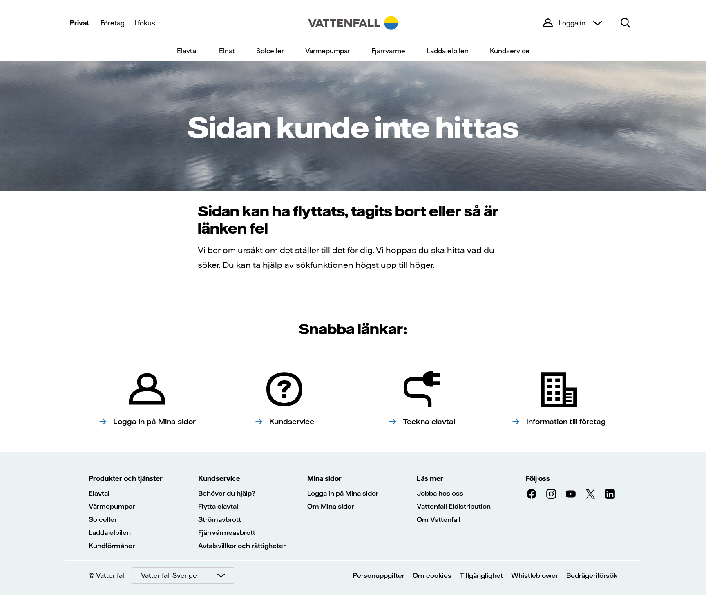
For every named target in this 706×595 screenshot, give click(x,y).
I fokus (144, 23)
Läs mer (430, 478)
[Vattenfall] (353, 23)
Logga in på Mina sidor (342, 493)
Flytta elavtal (218, 506)
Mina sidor (324, 478)
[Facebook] (531, 494)
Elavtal (187, 51)
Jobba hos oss (440, 493)
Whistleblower (534, 575)
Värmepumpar (327, 51)
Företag (113, 23)
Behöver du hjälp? (226, 493)
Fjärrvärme (388, 51)
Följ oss (538, 478)
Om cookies (432, 575)
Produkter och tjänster (126, 478)
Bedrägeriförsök (591, 575)
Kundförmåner (112, 545)
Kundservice (510, 51)
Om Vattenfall (438, 519)
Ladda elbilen (448, 51)
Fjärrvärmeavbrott (226, 532)
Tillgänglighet (481, 575)
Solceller (270, 51)
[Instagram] (551, 494)
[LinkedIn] (610, 494)
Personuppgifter (378, 575)
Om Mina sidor (330, 506)
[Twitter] (590, 494)
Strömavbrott (219, 519)
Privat (79, 23)
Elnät (227, 51)
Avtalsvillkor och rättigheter (242, 545)
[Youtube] (571, 494)
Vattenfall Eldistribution (454, 506)
